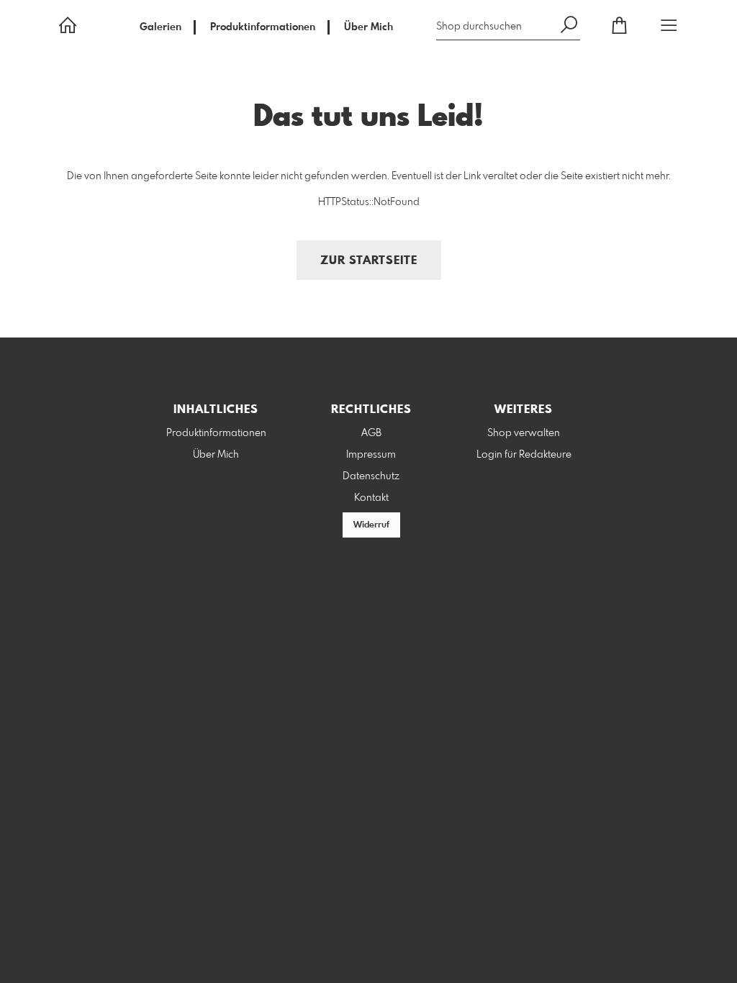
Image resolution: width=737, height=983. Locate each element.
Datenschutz (371, 476)
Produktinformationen (262, 27)
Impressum (371, 455)
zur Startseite (368, 261)
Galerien (160, 27)
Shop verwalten (523, 433)
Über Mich (368, 27)
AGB (371, 433)
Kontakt (371, 498)
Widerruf (371, 525)
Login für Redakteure (523, 455)
